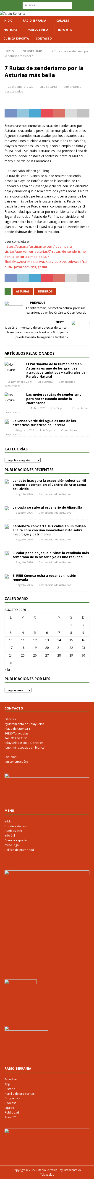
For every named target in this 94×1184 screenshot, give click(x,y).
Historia (10, 1089)
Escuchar (11, 1079)
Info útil (65, 30)
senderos (45, 291)
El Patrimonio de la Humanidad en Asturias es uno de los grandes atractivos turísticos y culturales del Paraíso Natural (56, 370)
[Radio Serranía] (12, 13)
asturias (22, 291)
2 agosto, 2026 (24, 494)
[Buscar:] (47, 5)
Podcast (10, 1103)
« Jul (7, 669)
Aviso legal (12, 845)
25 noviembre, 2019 (20, 381)
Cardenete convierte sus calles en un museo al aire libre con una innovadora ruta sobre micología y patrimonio (49, 530)
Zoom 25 (10, 1117)
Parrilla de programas (20, 1094)
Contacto (44, 38)
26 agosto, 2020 (25, 430)
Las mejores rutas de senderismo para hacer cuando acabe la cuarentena (53, 398)
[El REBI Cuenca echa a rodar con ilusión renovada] (7, 576)
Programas (12, 1098)
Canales (62, 20)
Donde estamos (16, 826)
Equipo (9, 1108)
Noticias (10, 30)
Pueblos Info (37, 30)
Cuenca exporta (16, 38)
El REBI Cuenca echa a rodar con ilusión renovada (44, 577)
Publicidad (12, 1112)
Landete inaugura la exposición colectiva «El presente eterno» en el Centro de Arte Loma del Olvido (49, 484)
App (7, 1084)
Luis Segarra (48, 87)
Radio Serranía (34, 20)
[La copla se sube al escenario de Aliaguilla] (7, 507)
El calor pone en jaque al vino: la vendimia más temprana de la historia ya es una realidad (51, 555)
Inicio (8, 20)
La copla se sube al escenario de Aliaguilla (47, 507)
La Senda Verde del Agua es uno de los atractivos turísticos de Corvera (44, 423)
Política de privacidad (19, 850)
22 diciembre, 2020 (20, 87)
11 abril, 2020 (37, 408)
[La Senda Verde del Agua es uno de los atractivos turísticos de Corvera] (7, 421)
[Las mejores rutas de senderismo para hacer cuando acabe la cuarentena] (14, 397)
